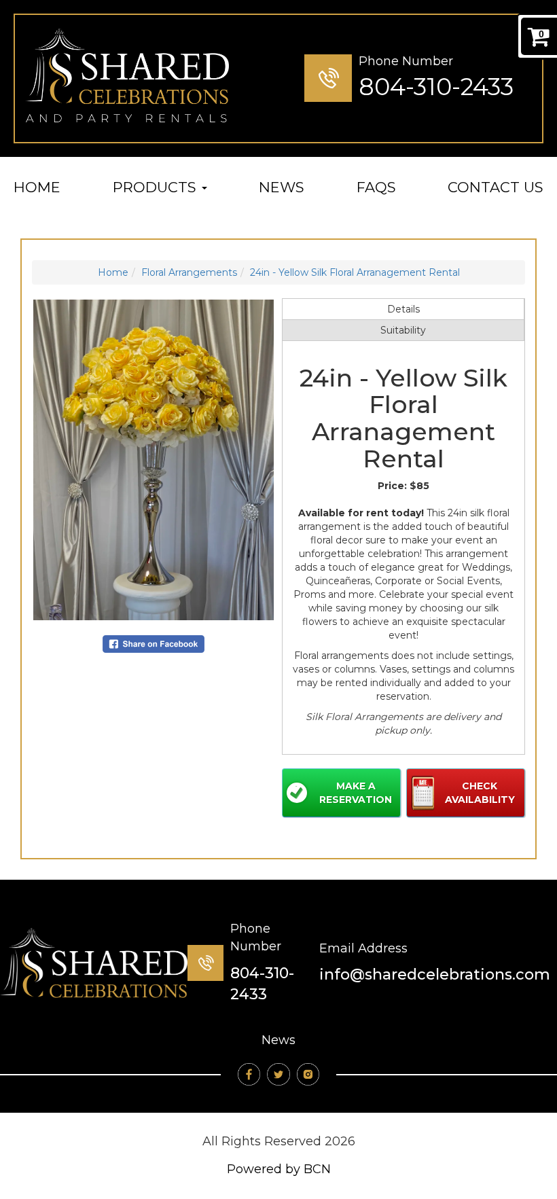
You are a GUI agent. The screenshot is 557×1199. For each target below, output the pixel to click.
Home (37, 187)
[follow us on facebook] (249, 1074)
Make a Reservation (355, 793)
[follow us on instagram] (308, 1074)
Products (156, 187)
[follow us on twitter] (278, 1074)
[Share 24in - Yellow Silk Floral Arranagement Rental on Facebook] (153, 643)
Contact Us (495, 187)
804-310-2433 (436, 86)
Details (403, 309)
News (281, 187)
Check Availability (480, 793)
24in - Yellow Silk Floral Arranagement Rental (355, 272)
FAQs (376, 187)
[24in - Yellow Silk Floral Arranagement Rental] (153, 460)
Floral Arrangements (189, 272)
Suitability (403, 330)
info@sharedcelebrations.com (434, 974)
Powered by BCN (279, 1169)
